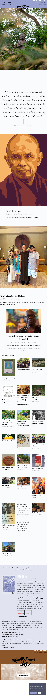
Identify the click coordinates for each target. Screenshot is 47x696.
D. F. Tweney (6, 404)
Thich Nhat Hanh (13, 214)
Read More (33, 693)
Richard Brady (41, 372)
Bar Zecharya (21, 469)
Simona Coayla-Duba (21, 514)
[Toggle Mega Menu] (2, 2)
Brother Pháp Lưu (22, 488)
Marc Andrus (6, 529)
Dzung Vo (35, 372)
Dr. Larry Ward (18, 342)
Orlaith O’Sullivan (22, 427)
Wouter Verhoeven (7, 487)
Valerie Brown (36, 470)
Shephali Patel (23, 512)
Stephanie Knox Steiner (37, 627)
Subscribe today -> (28, 570)
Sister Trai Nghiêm (37, 515)
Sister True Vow (28, 627)
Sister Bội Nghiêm (37, 448)
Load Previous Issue (23, 675)
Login (10, 4)
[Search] (4, 2)
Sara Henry (4, 627)
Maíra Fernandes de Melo (9, 426)
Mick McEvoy (36, 401)
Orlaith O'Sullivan (10, 623)
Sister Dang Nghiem (7, 555)
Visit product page (22, 616)
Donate (9, 2)
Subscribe (4, 4)
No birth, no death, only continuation (27, 579)
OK (39, 693)
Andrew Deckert (22, 510)
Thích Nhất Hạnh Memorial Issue (38, 652)
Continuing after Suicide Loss (12, 296)
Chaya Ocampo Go (30, 625)
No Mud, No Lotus (13, 211)
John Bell (20, 508)
